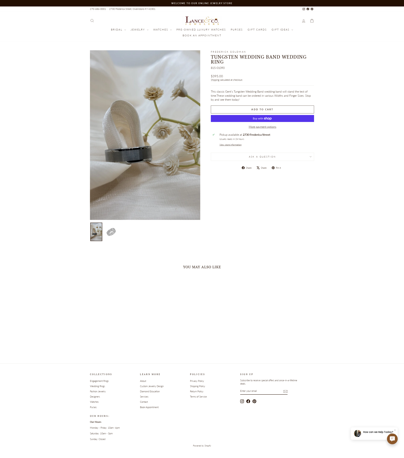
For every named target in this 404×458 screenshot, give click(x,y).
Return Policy (196, 391)
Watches (161, 29)
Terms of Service (198, 396)
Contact (144, 401)
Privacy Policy (197, 380)
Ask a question (262, 156)
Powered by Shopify (202, 446)
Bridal (117, 29)
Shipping (215, 79)
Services (144, 396)
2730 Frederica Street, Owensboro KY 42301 (132, 8)
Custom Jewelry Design (152, 386)
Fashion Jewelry (98, 391)
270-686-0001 (98, 8)
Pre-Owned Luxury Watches (201, 29)
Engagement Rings (99, 380)
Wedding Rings (97, 386)
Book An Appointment (202, 35)
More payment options (262, 126)
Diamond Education (150, 391)
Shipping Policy (197, 386)
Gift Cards (257, 29)
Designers (95, 396)
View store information (231, 144)
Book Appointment (149, 407)
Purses (237, 29)
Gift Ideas (281, 29)
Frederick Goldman (228, 51)
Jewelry (138, 29)
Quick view (116, 326)
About (143, 380)
